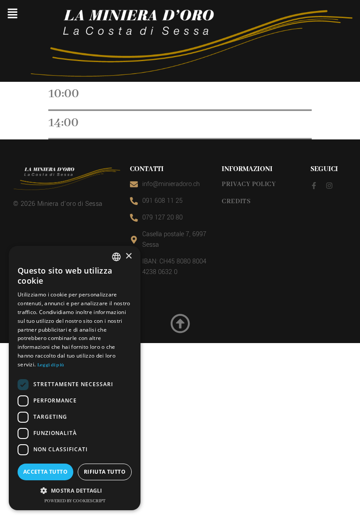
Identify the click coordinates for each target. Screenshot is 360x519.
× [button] (128, 256)
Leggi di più (51, 365)
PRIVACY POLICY (249, 184)
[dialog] (74, 378)
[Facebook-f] (313, 185)
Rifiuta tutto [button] (105, 471)
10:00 (63, 93)
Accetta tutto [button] (45, 471)
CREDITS (236, 201)
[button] (12, 13)
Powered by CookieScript (74, 501)
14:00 (63, 122)
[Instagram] (329, 185)
